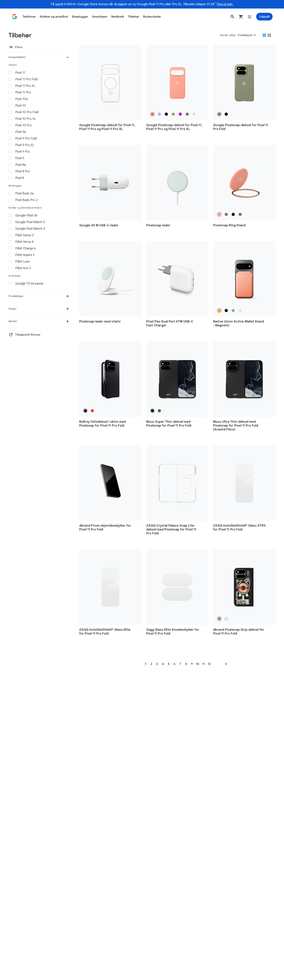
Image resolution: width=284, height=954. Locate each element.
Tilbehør (133, 16)
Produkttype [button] (16, 296)
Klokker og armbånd (54, 16)
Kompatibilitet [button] (17, 57)
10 (197, 664)
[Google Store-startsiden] (14, 17)
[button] (232, 16)
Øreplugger (80, 16)
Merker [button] (13, 321)
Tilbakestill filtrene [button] (24, 334)
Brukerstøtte (152, 16)
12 (209, 664)
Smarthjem (99, 16)
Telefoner (29, 16)
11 (203, 664)
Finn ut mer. (225, 4)
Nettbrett (117, 16)
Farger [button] (13, 308)
